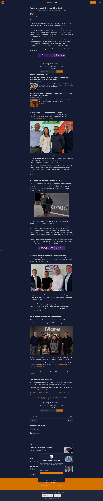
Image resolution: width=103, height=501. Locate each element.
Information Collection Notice (51, 477)
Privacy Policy (60, 477)
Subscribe (51, 473)
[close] (63, 455)
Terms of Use (57, 475)
